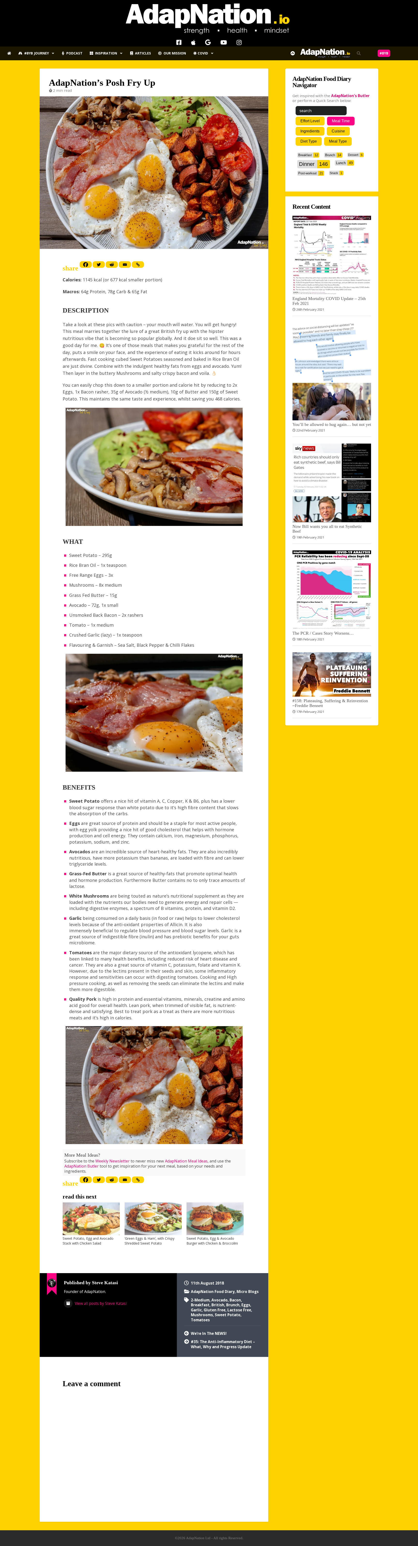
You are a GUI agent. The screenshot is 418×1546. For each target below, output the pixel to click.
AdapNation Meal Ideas (186, 1161)
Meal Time (341, 121)
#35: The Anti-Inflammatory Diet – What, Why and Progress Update (223, 1344)
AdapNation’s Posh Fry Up (102, 82)
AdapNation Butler (81, 1166)
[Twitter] (99, 264)
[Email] (125, 264)
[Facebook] (86, 264)
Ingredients (310, 131)
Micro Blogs (248, 1291)
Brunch (232, 1304)
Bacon (235, 1300)
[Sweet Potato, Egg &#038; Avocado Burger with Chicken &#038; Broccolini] (215, 1218)
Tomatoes (200, 1319)
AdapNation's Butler (350, 95)
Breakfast (200, 1304)
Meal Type (338, 141)
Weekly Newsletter (112, 1161)
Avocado (219, 1300)
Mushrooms (202, 1314)
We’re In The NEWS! (208, 1333)
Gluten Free (214, 1310)
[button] (359, 53)
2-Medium (200, 1300)
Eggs (245, 1304)
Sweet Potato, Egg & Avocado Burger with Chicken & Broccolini (212, 1241)
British (217, 1304)
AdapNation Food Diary (213, 1291)
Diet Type (308, 141)
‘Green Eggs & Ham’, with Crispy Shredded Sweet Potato (149, 1241)
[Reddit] (112, 264)
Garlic (196, 1310)
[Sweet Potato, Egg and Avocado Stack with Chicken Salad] (91, 1218)
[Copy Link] (138, 264)
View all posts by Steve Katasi (100, 1303)
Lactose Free (239, 1310)
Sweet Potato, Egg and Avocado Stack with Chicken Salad (88, 1241)
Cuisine (338, 131)
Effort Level (310, 121)
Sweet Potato (227, 1314)
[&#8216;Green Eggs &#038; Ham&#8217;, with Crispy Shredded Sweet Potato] (153, 1218)
